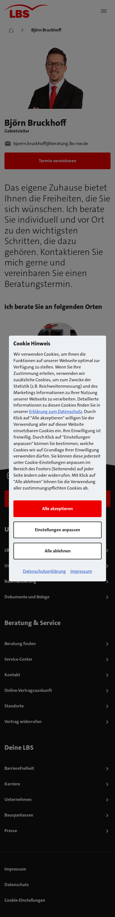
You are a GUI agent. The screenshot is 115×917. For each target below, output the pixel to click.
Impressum (81, 571)
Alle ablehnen (58, 551)
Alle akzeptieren (57, 509)
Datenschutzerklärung (44, 571)
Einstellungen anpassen (57, 530)
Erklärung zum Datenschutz (55, 411)
